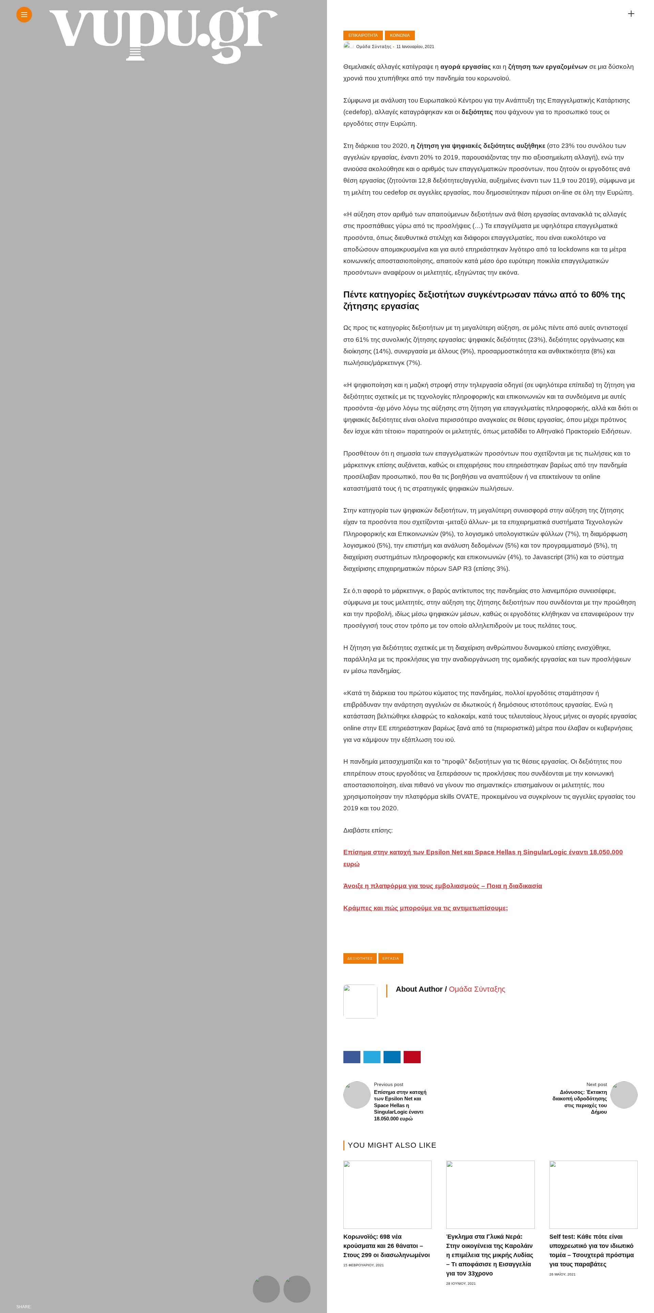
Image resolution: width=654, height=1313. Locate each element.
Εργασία (391, 958)
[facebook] (39, 1307)
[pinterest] (82, 1307)
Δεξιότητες (360, 958)
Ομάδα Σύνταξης (374, 46)
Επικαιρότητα (363, 35)
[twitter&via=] (53, 1307)
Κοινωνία (400, 35)
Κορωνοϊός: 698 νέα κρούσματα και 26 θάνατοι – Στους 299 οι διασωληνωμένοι (386, 1245)
